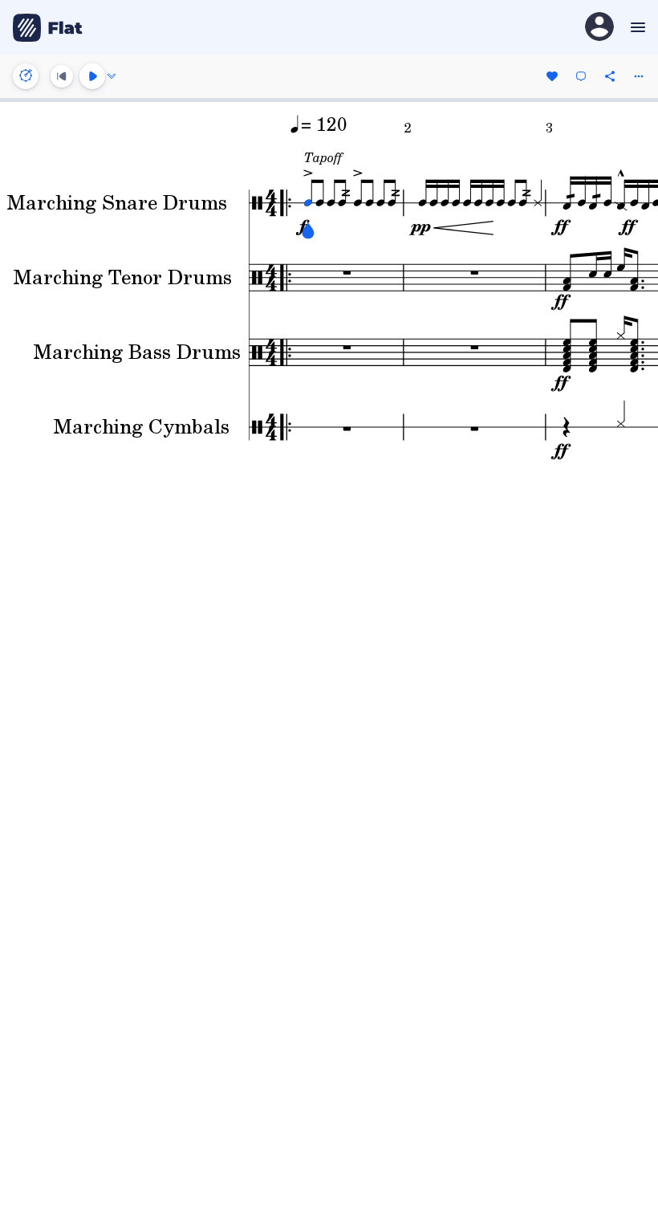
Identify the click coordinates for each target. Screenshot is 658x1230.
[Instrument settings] (26, 76)
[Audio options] (111, 76)
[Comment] (581, 76)
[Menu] (636, 27)
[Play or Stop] (92, 76)
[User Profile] (599, 27)
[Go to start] (62, 76)
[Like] (552, 76)
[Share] (609, 76)
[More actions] (638, 76)
